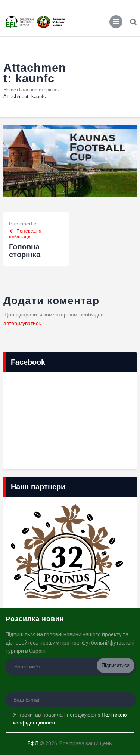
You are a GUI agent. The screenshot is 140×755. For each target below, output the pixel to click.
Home (9, 90)
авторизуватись (22, 323)
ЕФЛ (33, 743)
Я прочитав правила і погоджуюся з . (70, 719)
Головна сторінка (38, 90)
